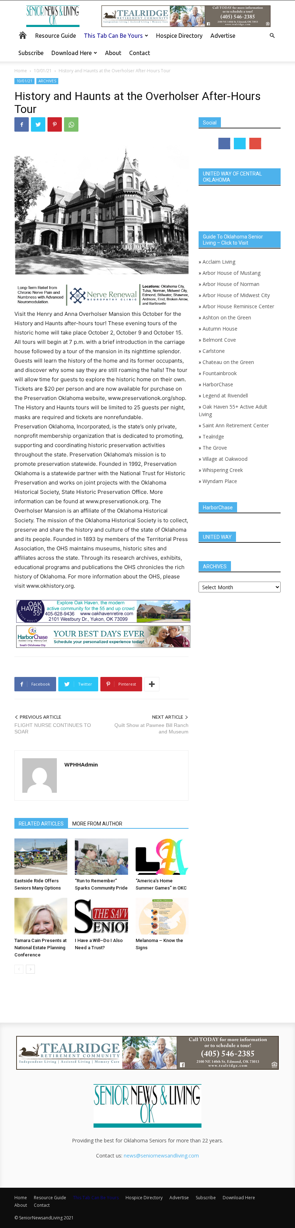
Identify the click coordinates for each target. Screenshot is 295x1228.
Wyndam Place (220, 481)
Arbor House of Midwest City (236, 295)
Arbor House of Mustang (231, 272)
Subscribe (31, 53)
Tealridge (214, 436)
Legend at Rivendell (225, 395)
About (113, 53)
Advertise (222, 35)
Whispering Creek (223, 470)
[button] (272, 35)
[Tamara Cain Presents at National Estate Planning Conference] (40, 916)
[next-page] (30, 969)
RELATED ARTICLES (41, 824)
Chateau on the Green (228, 362)
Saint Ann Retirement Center (236, 425)
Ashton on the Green (227, 317)
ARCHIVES (47, 80)
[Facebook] (21, 124)
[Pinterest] (54, 124)
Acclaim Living (219, 261)
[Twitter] (38, 124)
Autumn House (220, 328)
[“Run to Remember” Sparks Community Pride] (101, 856)
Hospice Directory (179, 35)
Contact (139, 53)
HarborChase (218, 384)
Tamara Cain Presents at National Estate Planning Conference (40, 948)
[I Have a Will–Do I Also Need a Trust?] (101, 916)
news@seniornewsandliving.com (161, 1155)
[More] (151, 684)
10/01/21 (43, 71)
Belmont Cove (219, 339)
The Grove (215, 447)
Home (20, 71)
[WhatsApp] (71, 124)
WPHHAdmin (81, 764)
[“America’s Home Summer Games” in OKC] (162, 856)
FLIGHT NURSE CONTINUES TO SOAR (52, 728)
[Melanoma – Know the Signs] (162, 916)
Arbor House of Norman (231, 284)
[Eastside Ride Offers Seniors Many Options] (40, 856)
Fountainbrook (220, 373)
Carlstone (214, 350)
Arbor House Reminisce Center (238, 306)
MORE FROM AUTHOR (97, 824)
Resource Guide (55, 35)
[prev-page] (18, 969)
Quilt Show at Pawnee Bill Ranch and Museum (151, 728)
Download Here (71, 53)
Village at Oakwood (225, 458)
